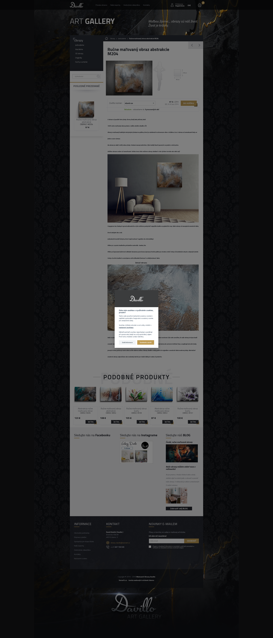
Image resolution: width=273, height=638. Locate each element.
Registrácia (179, 6)
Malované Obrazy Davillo (145, 576)
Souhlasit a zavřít (145, 342)
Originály (78, 57)
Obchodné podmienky (81, 533)
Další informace (127, 342)
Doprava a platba (80, 537)
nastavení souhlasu (126, 327)
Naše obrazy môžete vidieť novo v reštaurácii (180, 468)
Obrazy (78, 40)
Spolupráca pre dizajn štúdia (84, 541)
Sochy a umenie (81, 61)
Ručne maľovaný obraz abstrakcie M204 (143, 38)
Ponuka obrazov (101, 5)
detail (91, 421)
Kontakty (146, 5)
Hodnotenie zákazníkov (131, 5)
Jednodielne (79, 45)
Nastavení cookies (80, 558)
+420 (117, 547)
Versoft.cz (123, 580)
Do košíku (188, 103)
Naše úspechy (115, 5)
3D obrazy (79, 53)
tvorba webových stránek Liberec (141, 580)
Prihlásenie (179, 4)
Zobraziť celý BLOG (179, 508)
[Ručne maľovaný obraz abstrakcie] (129, 78)
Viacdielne (79, 49)
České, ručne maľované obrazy (179, 442)
